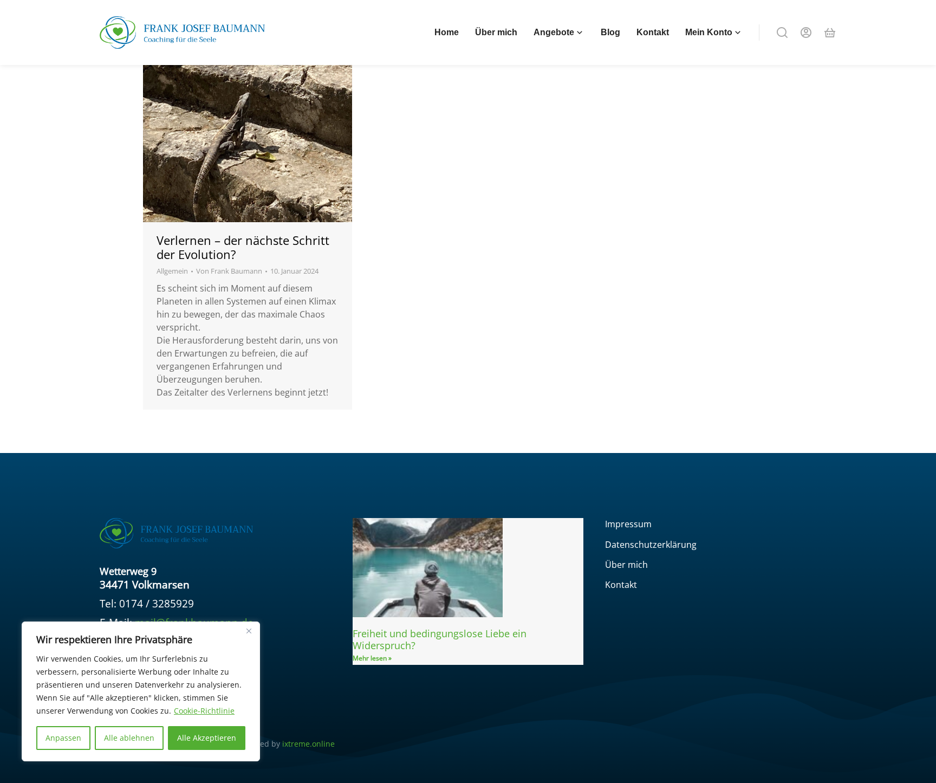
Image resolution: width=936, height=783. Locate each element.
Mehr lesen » (372, 658)
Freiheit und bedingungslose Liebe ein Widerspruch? (439, 639)
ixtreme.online (308, 744)
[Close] (248, 630)
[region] (141, 691)
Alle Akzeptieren (206, 738)
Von (229, 271)
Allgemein (172, 271)
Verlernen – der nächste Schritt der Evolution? (243, 247)
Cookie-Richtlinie (204, 711)
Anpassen (63, 738)
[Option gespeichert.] (829, 32)
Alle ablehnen (129, 738)
